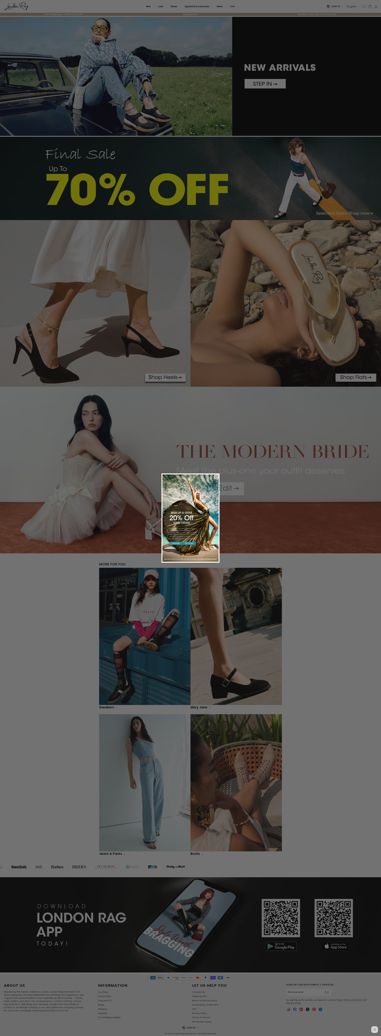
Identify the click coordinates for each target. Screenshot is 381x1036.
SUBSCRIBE (176, 543)
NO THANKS (189, 543)
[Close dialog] (216, 477)
